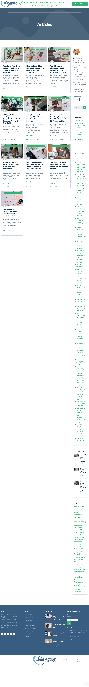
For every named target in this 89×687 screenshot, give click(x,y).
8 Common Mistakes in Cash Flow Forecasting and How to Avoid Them (83, 472)
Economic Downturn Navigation (79, 246)
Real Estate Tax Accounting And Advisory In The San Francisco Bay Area (80, 382)
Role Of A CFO (80, 387)
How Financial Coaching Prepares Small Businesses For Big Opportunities (58, 118)
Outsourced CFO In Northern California (80, 340)
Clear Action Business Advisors (79, 537)
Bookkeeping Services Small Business (80, 141)
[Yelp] (8, 634)
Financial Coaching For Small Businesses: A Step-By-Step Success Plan (35, 69)
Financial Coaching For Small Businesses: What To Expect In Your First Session (35, 165)
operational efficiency (80, 569)
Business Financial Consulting (79, 158)
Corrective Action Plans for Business (81, 237)
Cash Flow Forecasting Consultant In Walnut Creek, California (80, 210)
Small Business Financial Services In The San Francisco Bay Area (81, 433)
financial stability (81, 559)
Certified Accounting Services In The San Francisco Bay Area (80, 231)
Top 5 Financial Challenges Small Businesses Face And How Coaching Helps (58, 69)
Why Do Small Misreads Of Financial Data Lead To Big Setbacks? (59, 633)
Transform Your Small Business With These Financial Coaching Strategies (12, 69)
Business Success (77, 523)
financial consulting (78, 544)
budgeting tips (76, 508)
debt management (80, 541)
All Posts (76, 99)
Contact (59, 10)
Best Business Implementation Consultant (80, 125)
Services (43, 10)
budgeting (81, 506)
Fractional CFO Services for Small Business (81, 303)
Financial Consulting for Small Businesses (81, 276)
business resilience (80, 519)
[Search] (84, 107)
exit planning (82, 542)
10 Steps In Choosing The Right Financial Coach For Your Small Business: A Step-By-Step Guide (11, 119)
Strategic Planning (79, 586)
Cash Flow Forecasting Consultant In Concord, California (80, 201)
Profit (77, 354)
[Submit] (69, 623)
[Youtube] (14, 634)
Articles (52, 10)
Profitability (83, 571)
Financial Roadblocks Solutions (79, 292)
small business (76, 575)
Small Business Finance (78, 579)
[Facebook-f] (5, 634)
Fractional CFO (80, 299)
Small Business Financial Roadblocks (80, 426)
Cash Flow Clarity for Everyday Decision (81, 190)
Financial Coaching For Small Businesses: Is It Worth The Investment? (11, 165)
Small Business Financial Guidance (80, 410)
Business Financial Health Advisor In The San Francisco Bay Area (80, 169)
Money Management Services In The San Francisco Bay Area (80, 333)
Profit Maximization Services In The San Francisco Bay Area (80, 370)
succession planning (78, 587)
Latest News (49, 611)
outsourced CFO (77, 571)
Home (29, 10)
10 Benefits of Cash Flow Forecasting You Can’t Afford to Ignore (83, 459)
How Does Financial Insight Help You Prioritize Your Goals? (59, 625)
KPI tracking (78, 566)
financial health (77, 548)
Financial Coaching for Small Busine (79, 271)
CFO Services (77, 535)
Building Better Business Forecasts (80, 146)
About (36, 10)
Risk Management (79, 573)
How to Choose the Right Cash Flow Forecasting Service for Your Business (83, 487)
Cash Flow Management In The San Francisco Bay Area (80, 222)
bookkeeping (76, 506)
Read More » (6, 88)
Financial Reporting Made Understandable (80, 287)
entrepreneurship (77, 542)
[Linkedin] (11, 634)
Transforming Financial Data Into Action (80, 440)
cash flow (80, 525)
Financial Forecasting (79, 546)
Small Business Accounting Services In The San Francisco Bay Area (80, 393)
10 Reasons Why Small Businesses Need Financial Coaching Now (10, 213)
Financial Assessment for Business (80, 266)
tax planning (82, 591)
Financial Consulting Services (79, 281)
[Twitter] (2, 634)
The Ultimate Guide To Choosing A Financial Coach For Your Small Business (59, 165)
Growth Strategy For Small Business (81, 322)
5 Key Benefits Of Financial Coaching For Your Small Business (34, 118)
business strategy (80, 522)
